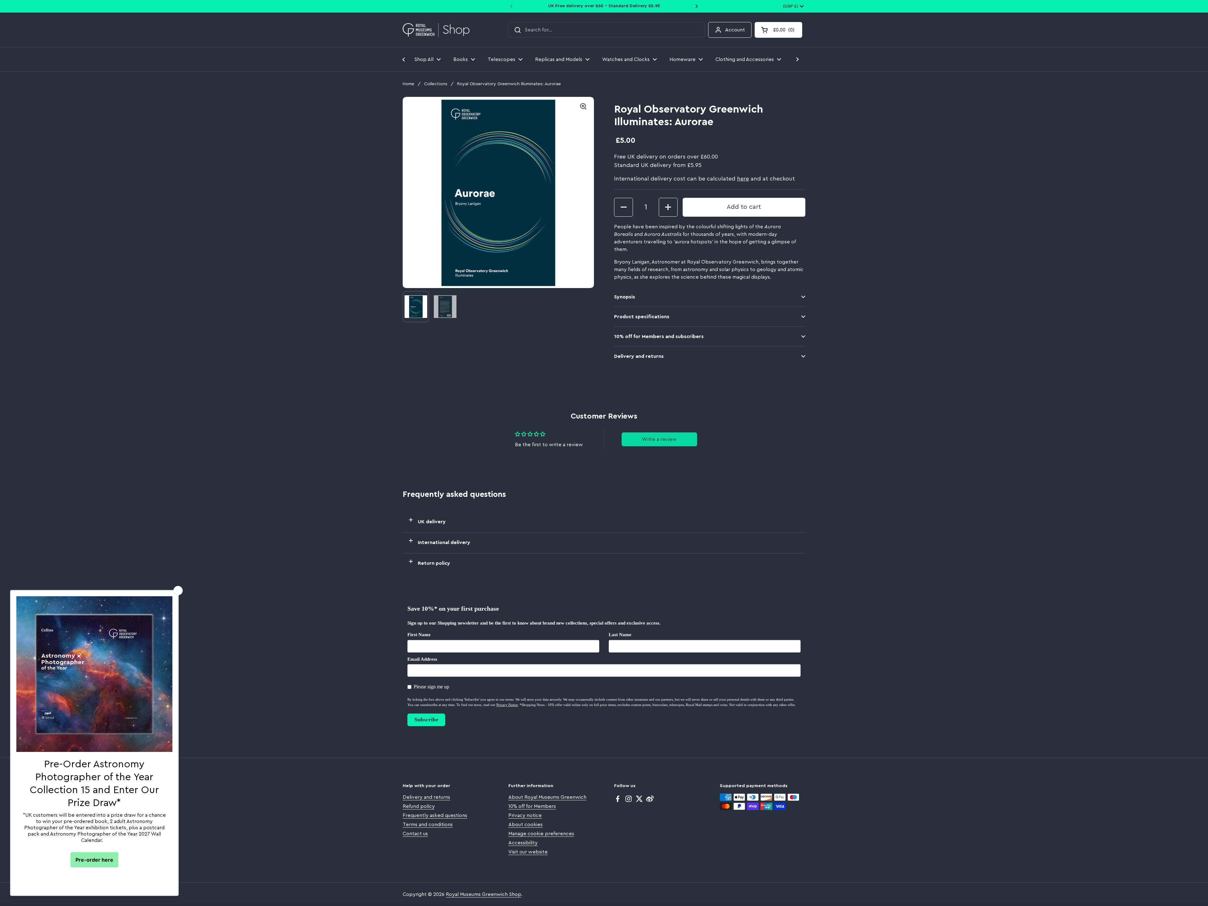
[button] (778, 30)
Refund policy (419, 806)
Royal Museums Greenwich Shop (483, 894)
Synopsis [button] (624, 296)
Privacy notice (525, 815)
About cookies (525, 824)
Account (735, 29)
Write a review (659, 439)
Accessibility (523, 842)
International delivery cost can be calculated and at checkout (704, 178)
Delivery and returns (426, 797)
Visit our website (528, 851)
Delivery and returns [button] (639, 356)
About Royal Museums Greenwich (547, 797)
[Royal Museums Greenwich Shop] (436, 30)
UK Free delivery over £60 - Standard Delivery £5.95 (604, 6)
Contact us (415, 833)
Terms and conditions (428, 824)
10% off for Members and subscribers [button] (659, 336)
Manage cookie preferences (541, 833)
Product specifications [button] (641, 316)
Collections (435, 84)
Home (408, 84)
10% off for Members (532, 806)
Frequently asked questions (435, 815)
